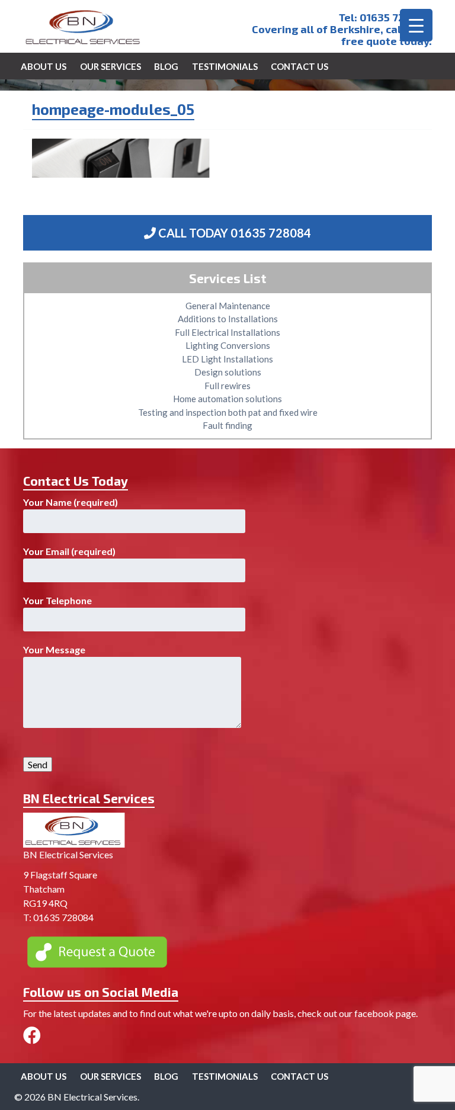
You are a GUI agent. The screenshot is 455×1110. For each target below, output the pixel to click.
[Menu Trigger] (416, 25)
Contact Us (299, 66)
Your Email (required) (69, 551)
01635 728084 (396, 17)
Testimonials (225, 66)
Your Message (54, 649)
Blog (166, 66)
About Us (43, 66)
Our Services (110, 66)
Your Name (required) (70, 502)
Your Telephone (57, 600)
